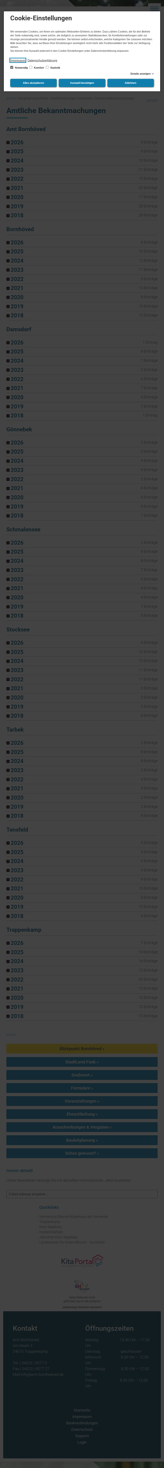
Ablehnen (130, 82)
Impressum (17, 60)
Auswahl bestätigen (82, 82)
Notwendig (21, 67)
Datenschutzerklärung (42, 60)
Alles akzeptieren (33, 82)
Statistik (55, 67)
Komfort (39, 67)
